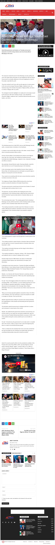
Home (3, 11)
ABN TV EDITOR (6, 42)
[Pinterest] (9, 46)
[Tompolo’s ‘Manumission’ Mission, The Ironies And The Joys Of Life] (41, 116)
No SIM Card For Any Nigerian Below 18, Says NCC (27, 431)
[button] (52, 12)
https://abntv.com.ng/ (13, 442)
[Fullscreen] (52, 55)
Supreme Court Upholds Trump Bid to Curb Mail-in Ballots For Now (18, 465)
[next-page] (34, 453)
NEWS (39, 519)
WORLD (19, 14)
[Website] (11, 522)
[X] (6, 46)
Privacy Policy (25, 0)
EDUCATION (35, 11)
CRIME (18, 11)
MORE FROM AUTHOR (16, 453)
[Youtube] (14, 449)
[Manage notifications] (3, 542)
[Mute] (50, 55)
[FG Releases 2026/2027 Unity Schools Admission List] (30, 459)
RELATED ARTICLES (6, 453)
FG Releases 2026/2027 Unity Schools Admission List (30, 465)
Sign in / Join (2, 0)
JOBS (47, 11)
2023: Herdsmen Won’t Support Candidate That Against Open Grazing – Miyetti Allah (8, 433)
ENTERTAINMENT (12, 14)
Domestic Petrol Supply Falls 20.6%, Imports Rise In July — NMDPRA (48, 122)
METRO (7, 11)
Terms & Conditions (39, 0)
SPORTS (23, 11)
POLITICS (13, 11)
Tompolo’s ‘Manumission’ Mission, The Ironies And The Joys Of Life (48, 116)
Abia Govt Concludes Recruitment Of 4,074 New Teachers (6, 465)
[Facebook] (3, 46)
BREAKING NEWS (8, 17)
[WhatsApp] (13, 46)
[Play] (39, 55)
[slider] (45, 55)
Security (17, 33)
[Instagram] (6, 522)
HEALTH (28, 11)
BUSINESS (4, 14)
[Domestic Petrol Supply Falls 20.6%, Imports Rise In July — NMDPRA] (41, 122)
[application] (45, 52)
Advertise (19, 0)
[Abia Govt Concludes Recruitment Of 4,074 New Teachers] (7, 459)
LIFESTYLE (41, 11)
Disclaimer (31, 0)
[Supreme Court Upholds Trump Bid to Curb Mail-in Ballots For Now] (18, 459)
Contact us (14, 0)
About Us (8, 0)
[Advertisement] (36, 6)
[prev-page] (33, 453)
